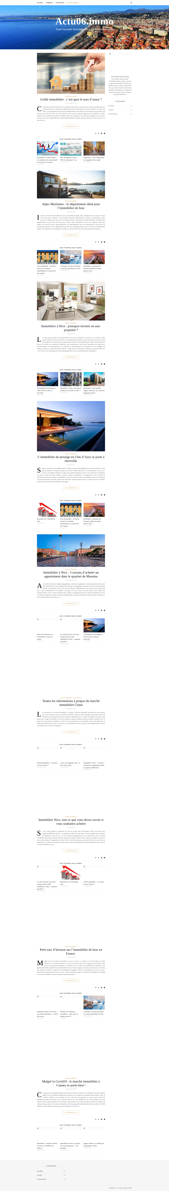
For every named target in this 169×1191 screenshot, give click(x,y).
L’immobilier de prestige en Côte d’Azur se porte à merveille (46, 390)
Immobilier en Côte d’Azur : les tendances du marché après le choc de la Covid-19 (47, 160)
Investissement (73, 3)
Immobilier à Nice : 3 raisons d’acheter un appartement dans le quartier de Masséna (94, 765)
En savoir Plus (71, 126)
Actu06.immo (84, 21)
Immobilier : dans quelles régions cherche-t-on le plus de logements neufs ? (94, 390)
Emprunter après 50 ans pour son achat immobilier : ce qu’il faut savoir (47, 1014)
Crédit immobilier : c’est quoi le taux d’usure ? (71, 99)
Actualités (60, 3)
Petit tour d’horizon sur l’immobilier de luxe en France (45, 637)
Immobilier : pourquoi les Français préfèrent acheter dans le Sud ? (92, 268)
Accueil (40, 3)
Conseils (49, 3)
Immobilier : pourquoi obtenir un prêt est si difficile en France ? (47, 1145)
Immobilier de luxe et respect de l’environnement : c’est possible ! (70, 1146)
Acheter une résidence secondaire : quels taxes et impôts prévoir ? (69, 1014)
